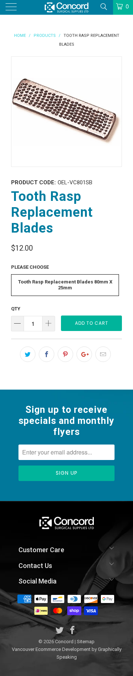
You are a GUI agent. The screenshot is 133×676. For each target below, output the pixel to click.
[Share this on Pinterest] (65, 354)
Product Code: (33, 182)
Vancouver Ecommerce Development (51, 649)
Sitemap (86, 641)
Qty (15, 308)
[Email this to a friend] (103, 354)
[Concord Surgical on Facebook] (72, 631)
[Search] (103, 6)
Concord (64, 641)
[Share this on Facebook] (46, 354)
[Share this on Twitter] (27, 354)
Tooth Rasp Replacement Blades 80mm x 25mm (65, 285)
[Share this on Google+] (84, 354)
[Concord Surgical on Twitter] (59, 631)
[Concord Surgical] (66, 7)
